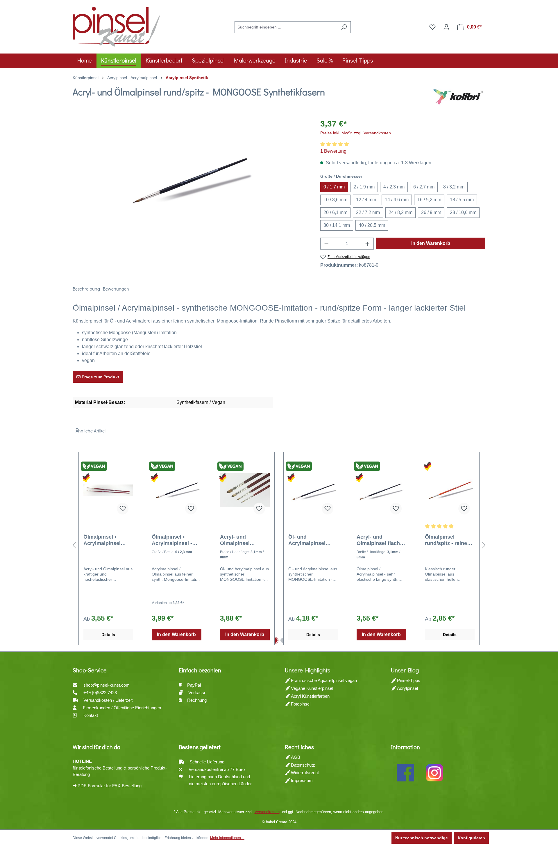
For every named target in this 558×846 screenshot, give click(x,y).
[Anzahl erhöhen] (368, 244)
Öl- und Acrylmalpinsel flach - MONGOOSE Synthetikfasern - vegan (312, 540)
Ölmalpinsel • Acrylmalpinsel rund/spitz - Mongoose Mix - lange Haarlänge (103, 540)
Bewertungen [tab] (116, 289)
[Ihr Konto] (446, 27)
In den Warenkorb (430, 243)
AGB (295, 757)
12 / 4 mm (366, 199)
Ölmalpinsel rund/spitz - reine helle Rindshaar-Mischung (446, 540)
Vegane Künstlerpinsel (311, 688)
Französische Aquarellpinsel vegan (323, 680)
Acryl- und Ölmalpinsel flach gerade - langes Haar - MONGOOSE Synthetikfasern (380, 540)
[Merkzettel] (432, 27)
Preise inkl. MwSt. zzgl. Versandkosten (355, 133)
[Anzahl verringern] (326, 244)
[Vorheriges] (74, 545)
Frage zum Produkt (100, 377)
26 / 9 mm (431, 212)
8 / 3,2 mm (453, 186)
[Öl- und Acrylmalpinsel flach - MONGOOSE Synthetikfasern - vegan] (313, 490)
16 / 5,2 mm (429, 199)
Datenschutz (302, 765)
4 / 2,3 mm (394, 186)
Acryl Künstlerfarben (310, 696)
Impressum (301, 780)
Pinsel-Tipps (408, 680)
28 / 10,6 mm (463, 212)
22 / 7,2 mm (368, 212)
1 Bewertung (333, 151)
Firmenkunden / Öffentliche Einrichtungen (122, 707)
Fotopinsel (300, 703)
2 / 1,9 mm (364, 186)
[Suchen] (344, 27)
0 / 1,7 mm (334, 186)
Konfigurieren (471, 838)
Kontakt (90, 715)
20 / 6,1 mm (335, 212)
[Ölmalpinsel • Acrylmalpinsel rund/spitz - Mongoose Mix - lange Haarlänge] (108, 490)
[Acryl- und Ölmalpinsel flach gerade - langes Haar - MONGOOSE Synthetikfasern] (381, 490)
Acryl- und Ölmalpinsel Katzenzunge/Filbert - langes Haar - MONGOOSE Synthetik (245, 540)
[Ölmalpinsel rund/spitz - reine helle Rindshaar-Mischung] (450, 490)
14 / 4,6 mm (397, 199)
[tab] (86, 289)
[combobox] (286, 27)
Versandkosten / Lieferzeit (108, 700)
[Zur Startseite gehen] (116, 26)
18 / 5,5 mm (462, 199)
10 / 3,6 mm (335, 199)
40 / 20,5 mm (372, 225)
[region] (190, 180)
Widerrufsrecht (304, 772)
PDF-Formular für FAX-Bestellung (109, 785)
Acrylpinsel (407, 688)
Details (108, 634)
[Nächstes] (484, 545)
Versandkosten (267, 812)
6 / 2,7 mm (423, 186)
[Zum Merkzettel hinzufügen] (122, 508)
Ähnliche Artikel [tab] (90, 431)
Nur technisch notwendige (421, 838)
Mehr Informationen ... (227, 838)
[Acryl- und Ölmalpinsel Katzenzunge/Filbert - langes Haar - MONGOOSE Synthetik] (245, 490)
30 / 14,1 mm (336, 225)
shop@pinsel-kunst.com (106, 685)
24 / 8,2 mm (400, 212)
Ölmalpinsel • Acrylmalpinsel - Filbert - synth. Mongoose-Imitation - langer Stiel (176, 540)
